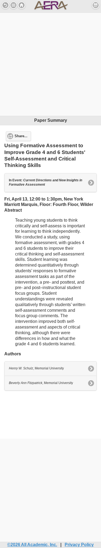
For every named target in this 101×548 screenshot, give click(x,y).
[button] (13, 5)
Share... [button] (21, 136)
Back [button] (5, 5)
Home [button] (22, 5)
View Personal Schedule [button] (96, 5)
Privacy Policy (79, 544)
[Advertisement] (50, 63)
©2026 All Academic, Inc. (32, 544)
